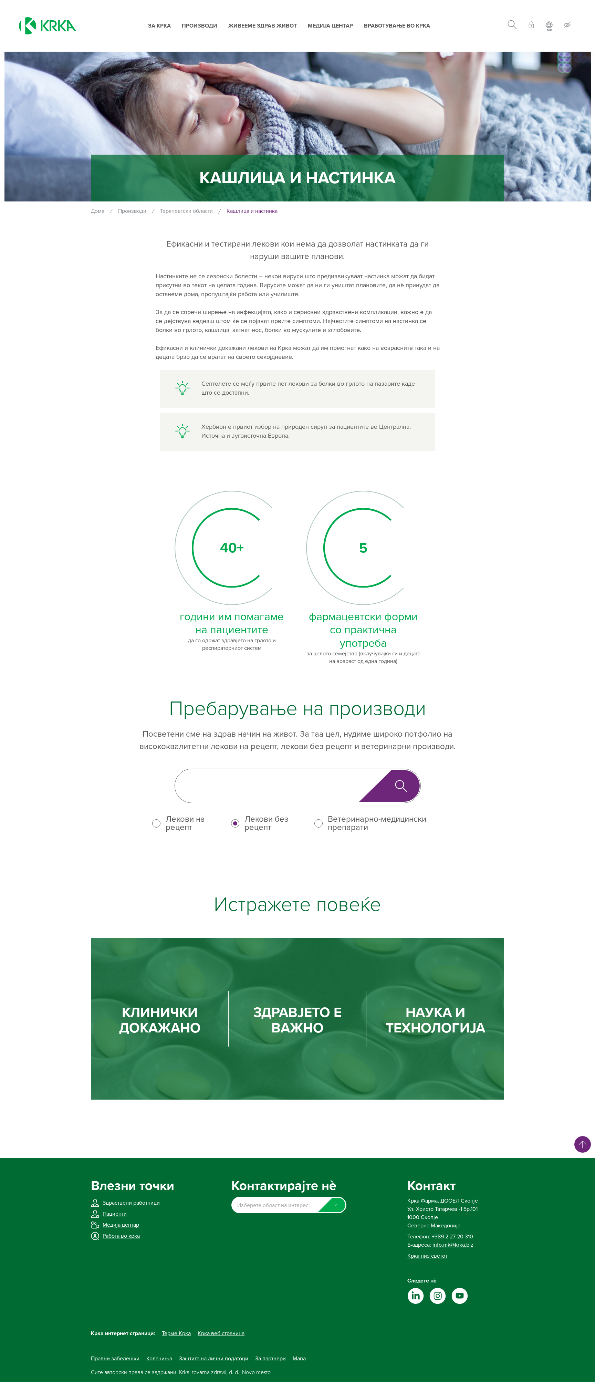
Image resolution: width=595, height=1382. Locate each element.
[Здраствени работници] (531, 26)
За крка (159, 25)
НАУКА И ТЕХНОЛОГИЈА (435, 1020)
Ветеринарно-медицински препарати (377, 823)
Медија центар (330, 25)
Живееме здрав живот (262, 25)
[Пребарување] (512, 26)
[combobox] (288, 1205)
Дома (97, 211)
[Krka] (47, 25)
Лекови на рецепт (185, 823)
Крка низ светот (427, 1256)
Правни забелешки (115, 1358)
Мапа (299, 1358)
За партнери (270, 1358)
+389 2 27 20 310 (452, 1236)
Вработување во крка (397, 25)
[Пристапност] (567, 26)
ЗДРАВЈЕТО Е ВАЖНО (297, 1020)
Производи (199, 25)
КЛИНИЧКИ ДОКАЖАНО (160, 1020)
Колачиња (159, 1358)
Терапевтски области (186, 211)
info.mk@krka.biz (452, 1244)
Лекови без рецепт (266, 823)
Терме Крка (176, 1333)
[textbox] (289, 1205)
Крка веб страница (221, 1333)
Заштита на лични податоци (213, 1358)
